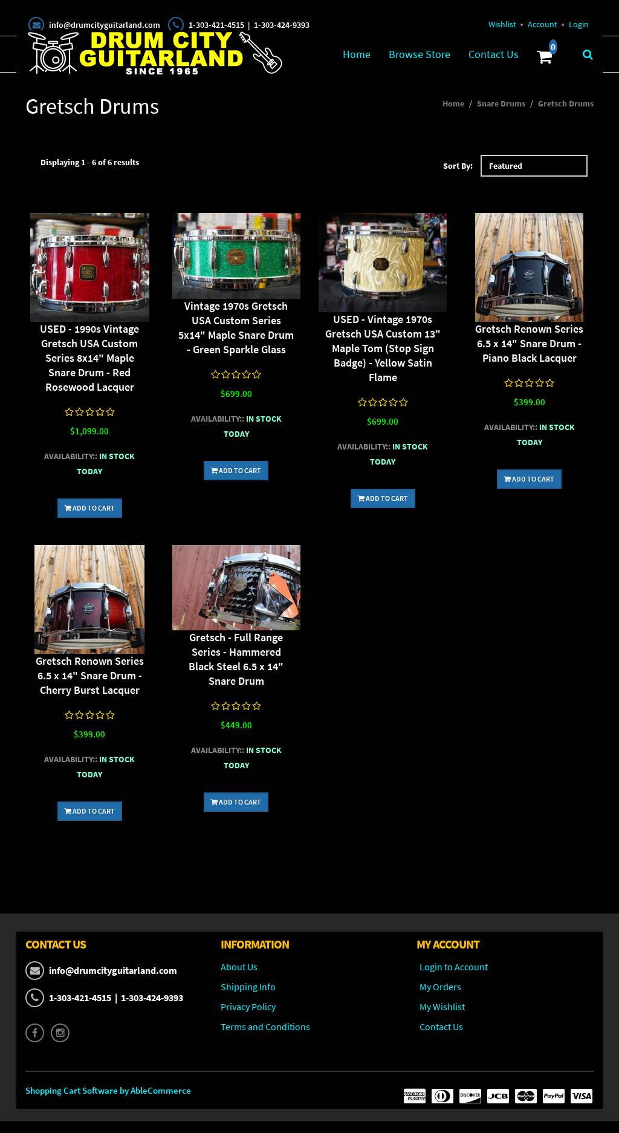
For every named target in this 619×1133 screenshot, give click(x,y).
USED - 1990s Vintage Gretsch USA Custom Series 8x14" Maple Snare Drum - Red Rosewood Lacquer (89, 358)
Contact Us (493, 54)
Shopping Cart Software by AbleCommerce (108, 1090)
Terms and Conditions (265, 1026)
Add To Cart (93, 507)
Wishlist (502, 24)
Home (357, 54)
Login (579, 24)
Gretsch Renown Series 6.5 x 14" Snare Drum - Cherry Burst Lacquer (90, 675)
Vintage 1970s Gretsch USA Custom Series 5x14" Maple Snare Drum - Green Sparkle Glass (236, 327)
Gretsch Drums (566, 103)
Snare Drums (501, 103)
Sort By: (458, 165)
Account (542, 24)
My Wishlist (442, 1007)
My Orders (440, 987)
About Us (239, 967)
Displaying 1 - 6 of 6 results (90, 162)
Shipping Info (248, 987)
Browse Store (419, 54)
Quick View (89, 268)
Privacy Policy (248, 1007)
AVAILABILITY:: (70, 456)
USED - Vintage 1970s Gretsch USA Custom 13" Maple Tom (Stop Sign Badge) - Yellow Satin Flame (383, 348)
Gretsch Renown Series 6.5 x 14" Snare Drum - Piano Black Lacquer (529, 343)
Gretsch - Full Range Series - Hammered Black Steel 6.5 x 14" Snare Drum (236, 659)
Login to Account (454, 967)
